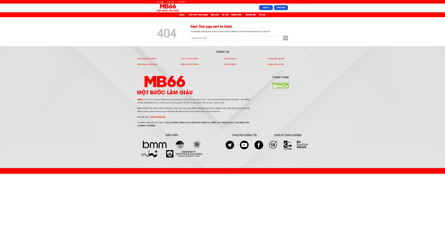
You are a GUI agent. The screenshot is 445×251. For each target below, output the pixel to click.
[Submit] (285, 38)
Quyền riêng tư (230, 59)
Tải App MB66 (171, 2)
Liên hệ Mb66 (230, 64)
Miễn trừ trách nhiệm (190, 64)
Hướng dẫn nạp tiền (276, 59)
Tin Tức (262, 14)
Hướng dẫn (236, 14)
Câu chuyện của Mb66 (146, 59)
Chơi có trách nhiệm (189, 59)
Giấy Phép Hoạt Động (198, 14)
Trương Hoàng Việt (157, 117)
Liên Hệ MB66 (181, 2)
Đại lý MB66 (160, 2)
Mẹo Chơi (215, 14)
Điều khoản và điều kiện (147, 64)
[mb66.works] (170, 8)
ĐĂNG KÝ (266, 7)
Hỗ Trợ (225, 14)
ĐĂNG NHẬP (281, 7)
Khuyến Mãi (251, 14)
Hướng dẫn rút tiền (276, 64)
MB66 (182, 14)
